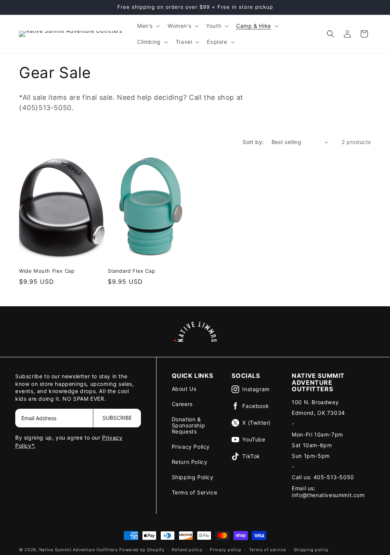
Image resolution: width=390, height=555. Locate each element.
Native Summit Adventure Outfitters (78, 549)
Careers (182, 404)
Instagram (255, 389)
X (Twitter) (256, 422)
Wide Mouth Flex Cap (46, 271)
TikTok (251, 456)
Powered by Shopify (142, 549)
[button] (148, 26)
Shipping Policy (193, 477)
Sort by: (253, 142)
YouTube (253, 439)
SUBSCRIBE (117, 417)
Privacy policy (225, 549)
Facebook (255, 406)
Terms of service (267, 549)
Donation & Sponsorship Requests (188, 425)
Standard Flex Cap (131, 271)
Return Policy (190, 462)
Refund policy (187, 549)
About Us (184, 388)
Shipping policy (311, 549)
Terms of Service (194, 492)
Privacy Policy (191, 446)
